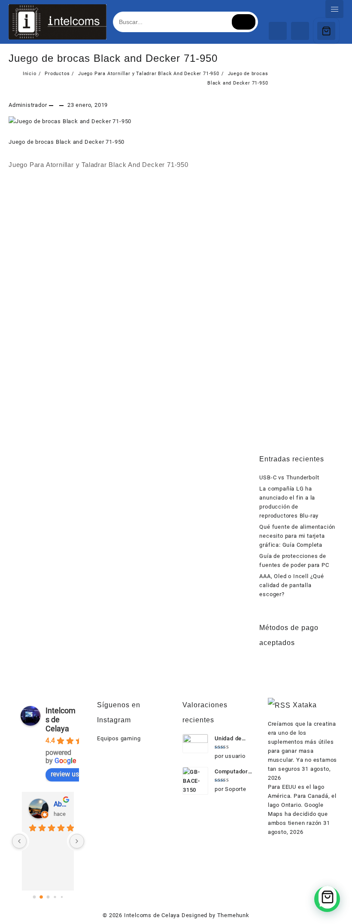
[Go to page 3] (55, 897)
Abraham (60, 804)
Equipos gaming (118, 738)
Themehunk (233, 915)
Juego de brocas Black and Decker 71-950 (113, 58)
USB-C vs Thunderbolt (289, 477)
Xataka (305, 705)
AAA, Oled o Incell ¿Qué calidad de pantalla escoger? (291, 585)
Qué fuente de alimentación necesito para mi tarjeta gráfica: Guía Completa (297, 536)
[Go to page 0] (34, 896)
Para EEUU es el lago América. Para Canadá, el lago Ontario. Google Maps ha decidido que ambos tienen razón (302, 805)
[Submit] (243, 22)
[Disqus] (138, 292)
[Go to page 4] (62, 897)
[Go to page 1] (41, 897)
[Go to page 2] (47, 896)
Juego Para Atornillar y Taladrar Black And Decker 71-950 (98, 164)
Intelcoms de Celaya (152, 915)
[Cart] (326, 31)
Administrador (28, 105)
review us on (69, 774)
